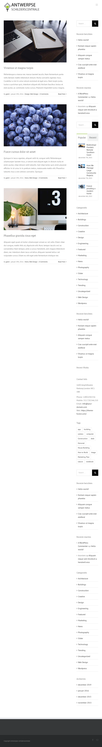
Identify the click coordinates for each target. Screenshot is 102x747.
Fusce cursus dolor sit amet (20, 151)
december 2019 (84, 684)
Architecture (83, 213)
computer (90, 434)
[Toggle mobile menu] (97, 4)
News (27, 178)
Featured (81, 249)
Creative (81, 231)
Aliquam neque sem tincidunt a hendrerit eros (87, 109)
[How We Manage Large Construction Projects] (81, 166)
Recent (92, 137)
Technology (83, 279)
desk (92, 438)
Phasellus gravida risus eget (20, 235)
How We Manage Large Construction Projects (91, 170)
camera (80, 434)
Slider (80, 273)
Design (27, 94)
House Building (84, 448)
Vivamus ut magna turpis (18, 67)
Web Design (34, 94)
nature (80, 461)
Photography (83, 267)
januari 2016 (83, 690)
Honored (81, 443)
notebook (89, 461)
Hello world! (83, 40)
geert (7, 94)
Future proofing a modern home (91, 190)
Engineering (83, 243)
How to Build (83, 452)
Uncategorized (84, 291)
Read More (61, 94)
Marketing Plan (83, 457)
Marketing (82, 255)
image (93, 452)
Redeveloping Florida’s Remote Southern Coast (91, 150)
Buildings (82, 219)
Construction (83, 225)
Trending (81, 285)
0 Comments (44, 94)
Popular (82, 137)
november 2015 (85, 702)
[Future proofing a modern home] (81, 186)
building (87, 429)
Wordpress (82, 303)
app (79, 429)
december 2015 (84, 696)
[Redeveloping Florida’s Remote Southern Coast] (81, 145)
